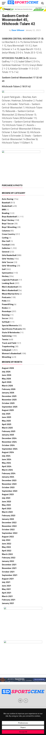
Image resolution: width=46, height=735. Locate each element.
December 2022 (9, 522)
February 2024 (8, 473)
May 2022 (6, 547)
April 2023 (6, 508)
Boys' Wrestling (9, 227)
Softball (5, 321)
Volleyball (6, 349)
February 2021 (8, 599)
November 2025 (9, 399)
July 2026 (6, 371)
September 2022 (9, 533)
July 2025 (6, 413)
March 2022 (7, 554)
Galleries (6, 248)
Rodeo (5, 307)
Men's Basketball (10, 286)
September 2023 (9, 490)
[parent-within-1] (23, 642)
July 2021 (6, 582)
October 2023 (8, 487)
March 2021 (7, 596)
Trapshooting (8, 346)
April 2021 (6, 592)
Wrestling (6, 356)
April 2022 (6, 550)
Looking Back (8, 283)
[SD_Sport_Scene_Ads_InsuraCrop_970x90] (23, 10)
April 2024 (6, 466)
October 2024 (8, 445)
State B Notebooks (11, 332)
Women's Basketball (11, 353)
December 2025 (9, 396)
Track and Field (9, 342)
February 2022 (8, 557)
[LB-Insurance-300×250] (21, 152)
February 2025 (8, 431)
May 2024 (6, 462)
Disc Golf (6, 241)
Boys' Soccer (8, 223)
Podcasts (6, 297)
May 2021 (6, 589)
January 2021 (8, 603)
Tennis (5, 339)
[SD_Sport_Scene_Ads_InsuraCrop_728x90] (23, 91)
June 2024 (6, 459)
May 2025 (6, 420)
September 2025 (9, 406)
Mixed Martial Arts (10, 293)
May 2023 (6, 504)
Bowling (5, 213)
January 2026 (8, 392)
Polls (4, 300)
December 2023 (9, 480)
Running (6, 314)
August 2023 (8, 494)
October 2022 (8, 529)
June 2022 (6, 543)
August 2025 (8, 410)
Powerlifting (8, 304)
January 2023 (8, 519)
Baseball (6, 202)
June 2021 (6, 585)
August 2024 (8, 452)
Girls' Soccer (7, 262)
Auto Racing (7, 198)
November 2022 (9, 526)
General (5, 251)
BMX (4, 209)
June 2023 (6, 501)
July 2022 (6, 540)
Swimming (7, 335)
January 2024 (8, 476)
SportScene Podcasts (12, 328)
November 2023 (9, 483)
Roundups (6, 311)
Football (6, 244)
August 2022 (8, 536)
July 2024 (6, 455)
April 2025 (6, 424)
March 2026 (7, 385)
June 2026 (6, 375)
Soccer (5, 318)
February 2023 (8, 515)
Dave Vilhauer (18, 30)
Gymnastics (7, 272)
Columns (6, 230)
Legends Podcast (10, 279)
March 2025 (7, 427)
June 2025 (6, 417)
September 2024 (9, 448)
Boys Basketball (9, 216)
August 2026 (8, 368)
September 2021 (9, 575)
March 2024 (7, 469)
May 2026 (6, 378)
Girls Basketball (9, 255)
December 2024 (9, 438)
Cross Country (8, 234)
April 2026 (6, 382)
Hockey (5, 276)
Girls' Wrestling (9, 265)
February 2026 (8, 389)
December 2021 (9, 564)
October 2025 (8, 403)
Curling (5, 237)
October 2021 (8, 571)
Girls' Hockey (8, 258)
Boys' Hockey (8, 220)
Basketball (7, 205)
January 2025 (8, 434)
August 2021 (8, 578)
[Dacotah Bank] (23, 681)
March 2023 (7, 511)
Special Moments (10, 325)
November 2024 (9, 441)
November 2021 (9, 568)
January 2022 (8, 561)
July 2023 (6, 497)
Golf (4, 269)
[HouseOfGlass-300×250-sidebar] (23, 608)
